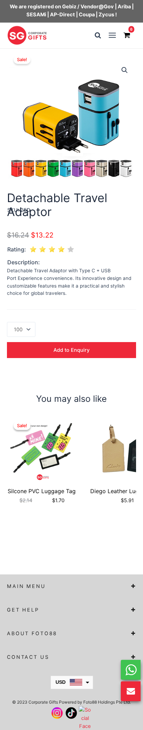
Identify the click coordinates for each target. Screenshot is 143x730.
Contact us (28, 657)
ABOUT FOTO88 (32, 633)
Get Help (23, 610)
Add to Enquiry (71, 350)
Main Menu (26, 586)
